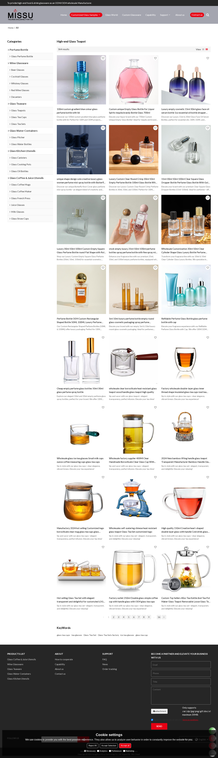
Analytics (104, 751)
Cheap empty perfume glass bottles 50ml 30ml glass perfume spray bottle (80, 390)
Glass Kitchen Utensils (18, 678)
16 (159, 617)
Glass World (111, 15)
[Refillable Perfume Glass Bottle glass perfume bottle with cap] (186, 289)
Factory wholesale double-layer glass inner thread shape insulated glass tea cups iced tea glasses (183, 390)
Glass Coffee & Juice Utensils (21, 659)
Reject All (93, 745)
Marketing (130, 751)
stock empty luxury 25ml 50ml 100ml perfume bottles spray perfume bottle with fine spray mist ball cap (133, 250)
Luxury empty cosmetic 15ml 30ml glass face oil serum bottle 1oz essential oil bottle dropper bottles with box (185, 111)
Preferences (116, 751)
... (154, 617)
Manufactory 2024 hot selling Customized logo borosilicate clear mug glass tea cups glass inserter (80, 530)
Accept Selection (108, 745)
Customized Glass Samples (84, 15)
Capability (150, 15)
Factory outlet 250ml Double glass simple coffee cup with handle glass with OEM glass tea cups (133, 600)
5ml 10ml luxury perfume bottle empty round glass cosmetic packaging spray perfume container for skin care (131, 320)
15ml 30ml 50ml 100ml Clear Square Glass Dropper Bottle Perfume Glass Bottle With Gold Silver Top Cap (185, 181)
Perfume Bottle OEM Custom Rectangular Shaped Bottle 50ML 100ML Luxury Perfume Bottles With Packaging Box (79, 320)
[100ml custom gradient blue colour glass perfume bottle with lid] (81, 80)
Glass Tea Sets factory (108, 635)
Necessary (91, 751)
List (203, 49)
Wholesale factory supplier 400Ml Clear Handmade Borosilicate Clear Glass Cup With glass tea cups (131, 460)
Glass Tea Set (89, 635)
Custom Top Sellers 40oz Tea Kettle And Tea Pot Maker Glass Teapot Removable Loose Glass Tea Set (185, 600)
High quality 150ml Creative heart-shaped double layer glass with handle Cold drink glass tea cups (184, 530)
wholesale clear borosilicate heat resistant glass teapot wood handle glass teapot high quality (133, 390)
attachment (161, 711)
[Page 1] (103, 617)
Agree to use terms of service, (175, 719)
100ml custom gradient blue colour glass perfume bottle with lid (77, 111)
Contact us (197, 15)
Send (159, 726)
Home (64, 15)
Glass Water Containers (19, 673)
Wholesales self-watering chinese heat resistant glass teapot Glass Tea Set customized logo (133, 530)
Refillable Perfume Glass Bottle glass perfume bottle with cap (184, 320)
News (105, 664)
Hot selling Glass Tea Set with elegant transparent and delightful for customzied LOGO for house (81, 600)
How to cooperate (64, 659)
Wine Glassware (15, 664)
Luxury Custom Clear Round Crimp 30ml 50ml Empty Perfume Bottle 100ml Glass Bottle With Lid (133, 181)
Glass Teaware (14, 669)
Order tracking (109, 669)
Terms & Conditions (190, 720)
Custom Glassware (131, 15)
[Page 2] (164, 617)
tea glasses (76, 635)
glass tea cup (142, 635)
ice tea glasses (127, 635)
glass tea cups (63, 635)
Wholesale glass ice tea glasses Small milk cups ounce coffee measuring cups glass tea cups (80, 460)
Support (164, 15)
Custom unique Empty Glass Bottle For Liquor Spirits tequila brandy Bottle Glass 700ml (132, 111)
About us (179, 15)
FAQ (104, 659)
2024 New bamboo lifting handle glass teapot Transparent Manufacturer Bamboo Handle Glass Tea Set (186, 460)
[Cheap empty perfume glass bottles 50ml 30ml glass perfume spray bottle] (81, 359)
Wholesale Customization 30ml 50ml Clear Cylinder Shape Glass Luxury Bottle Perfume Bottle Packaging (183, 250)
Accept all (125, 745)
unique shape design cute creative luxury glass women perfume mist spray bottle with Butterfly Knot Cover (81, 181)
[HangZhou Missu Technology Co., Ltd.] (20, 15)
